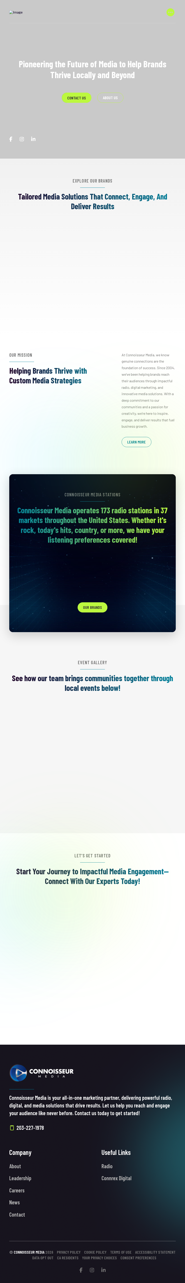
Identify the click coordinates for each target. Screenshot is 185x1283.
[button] (170, 12)
